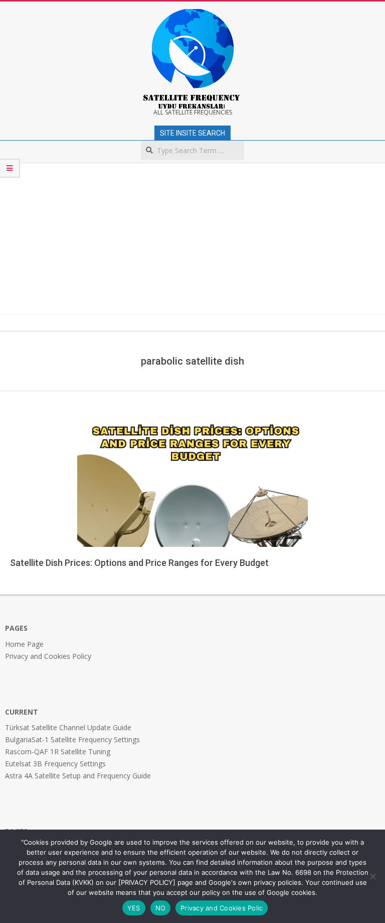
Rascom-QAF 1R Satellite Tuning (57, 751)
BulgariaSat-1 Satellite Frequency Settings (72, 739)
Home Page (24, 644)
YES (133, 908)
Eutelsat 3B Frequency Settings (55, 763)
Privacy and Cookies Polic (221, 908)
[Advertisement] (192, 238)
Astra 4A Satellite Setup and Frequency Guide (78, 775)
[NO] (372, 876)
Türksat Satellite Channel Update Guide (68, 727)
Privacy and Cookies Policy (48, 656)
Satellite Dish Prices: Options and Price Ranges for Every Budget (139, 562)
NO (160, 908)
